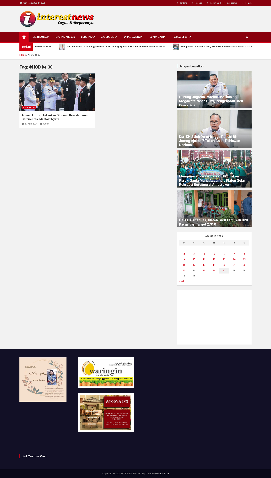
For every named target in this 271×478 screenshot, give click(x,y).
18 (204, 265)
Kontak (248, 3)
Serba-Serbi (180, 37)
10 (194, 259)
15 (244, 259)
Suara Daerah (158, 37)
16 (184, 265)
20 (224, 265)
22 (244, 265)
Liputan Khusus (65, 37)
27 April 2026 (31, 123)
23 (184, 270)
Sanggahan (232, 3)
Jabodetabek (109, 37)
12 (214, 259)
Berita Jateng (29, 107)
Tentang (183, 3)
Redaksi (198, 3)
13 (224, 259)
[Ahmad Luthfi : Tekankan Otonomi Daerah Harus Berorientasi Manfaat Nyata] (57, 92)
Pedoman (214, 3)
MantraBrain (162, 473)
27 (224, 270)
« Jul (181, 280)
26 (214, 270)
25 (204, 270)
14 (234, 259)
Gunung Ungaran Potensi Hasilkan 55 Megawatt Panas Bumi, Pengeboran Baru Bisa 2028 (211, 101)
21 (234, 265)
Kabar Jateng (132, 37)
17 (194, 265)
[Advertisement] (214, 317)
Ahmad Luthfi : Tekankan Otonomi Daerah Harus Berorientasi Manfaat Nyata (55, 117)
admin (46, 123)
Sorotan (86, 37)
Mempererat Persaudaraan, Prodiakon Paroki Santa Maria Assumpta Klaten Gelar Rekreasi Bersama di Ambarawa (212, 180)
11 (204, 259)
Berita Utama (41, 37)
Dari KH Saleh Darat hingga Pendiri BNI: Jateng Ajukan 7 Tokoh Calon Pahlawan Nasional (209, 141)
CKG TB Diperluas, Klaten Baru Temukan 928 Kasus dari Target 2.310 (213, 222)
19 (214, 265)
